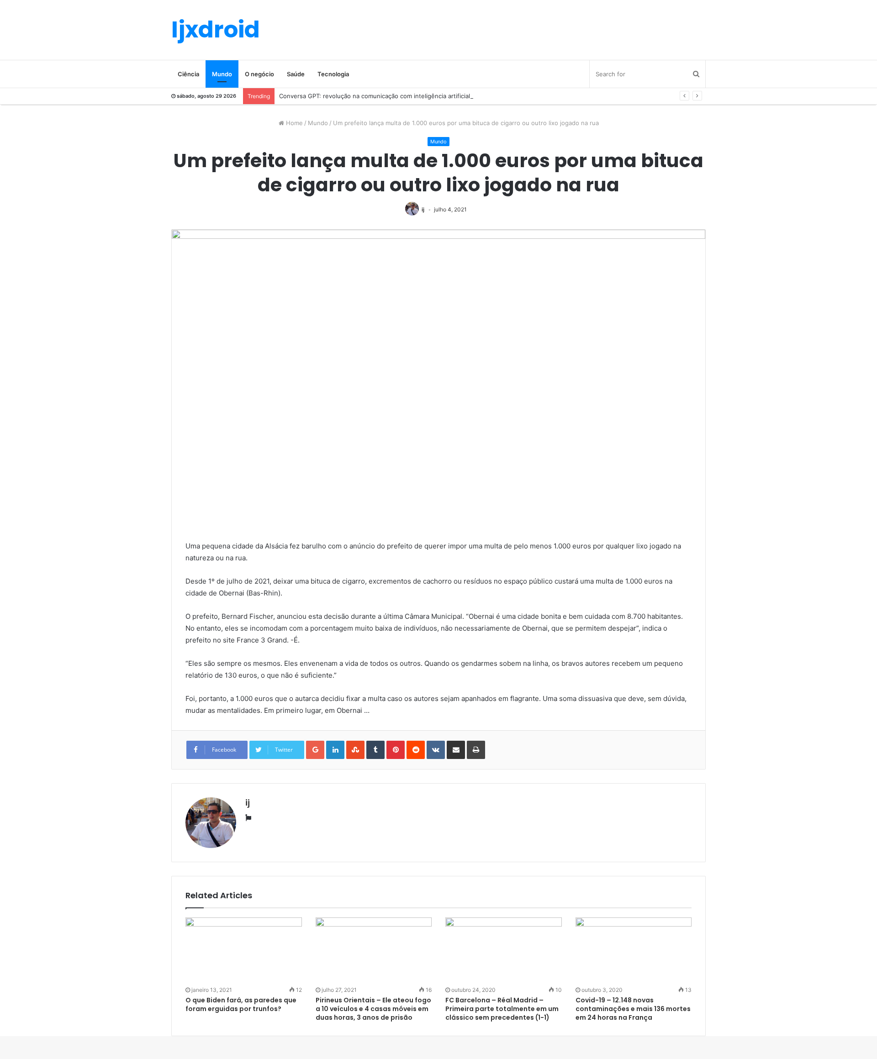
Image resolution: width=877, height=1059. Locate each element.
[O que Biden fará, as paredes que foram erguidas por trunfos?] (243, 950)
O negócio (259, 74)
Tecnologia (333, 74)
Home (293, 122)
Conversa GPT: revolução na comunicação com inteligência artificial (374, 96)
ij (423, 209)
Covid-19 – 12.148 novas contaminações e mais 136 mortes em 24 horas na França (633, 1009)
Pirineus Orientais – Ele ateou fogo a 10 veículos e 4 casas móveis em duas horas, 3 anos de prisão (373, 1009)
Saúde (296, 74)
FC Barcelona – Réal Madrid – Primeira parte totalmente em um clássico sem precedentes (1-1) (502, 1009)
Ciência (188, 74)
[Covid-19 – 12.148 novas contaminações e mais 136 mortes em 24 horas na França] (634, 950)
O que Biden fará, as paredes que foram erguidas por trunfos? (240, 1004)
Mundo (222, 74)
